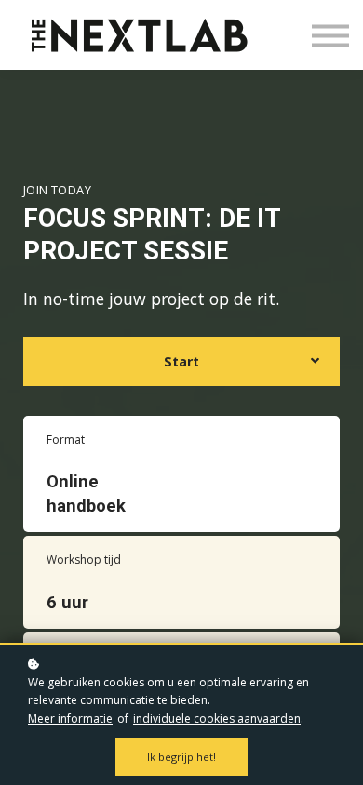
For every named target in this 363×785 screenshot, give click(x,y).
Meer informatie (70, 718)
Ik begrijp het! (181, 757)
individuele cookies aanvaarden (217, 718)
